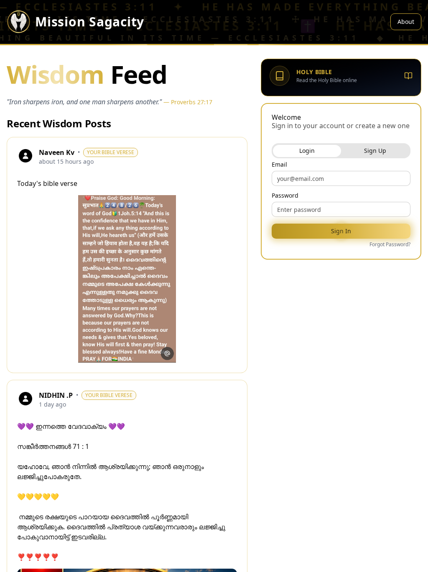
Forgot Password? (389, 244)
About (405, 22)
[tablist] (341, 150)
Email (279, 164)
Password (285, 195)
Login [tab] (307, 151)
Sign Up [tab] (375, 151)
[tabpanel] (341, 205)
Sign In (341, 231)
